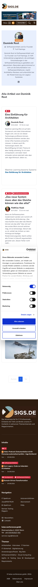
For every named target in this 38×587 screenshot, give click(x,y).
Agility (4, 558)
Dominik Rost (17, 122)
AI (5, 448)
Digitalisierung (17, 548)
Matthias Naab (17, 207)
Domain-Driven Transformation (15, 480)
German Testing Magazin (7, 510)
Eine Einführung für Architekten (16, 116)
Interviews (16, 545)
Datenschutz (17, 579)
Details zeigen (26, 315)
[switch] (33, 293)
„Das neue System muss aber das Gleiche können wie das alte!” (18, 200)
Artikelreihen (6, 545)
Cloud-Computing (24, 555)
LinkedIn (7, 521)
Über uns (19, 582)
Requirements (7, 561)
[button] (29, 23)
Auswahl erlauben (19, 328)
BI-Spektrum (6, 505)
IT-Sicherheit (6, 548)
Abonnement (25, 502)
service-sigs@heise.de (10, 536)
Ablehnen (19, 335)
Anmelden (22, 23)
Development (8, 477)
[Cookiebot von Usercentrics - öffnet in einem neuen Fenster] (27, 249)
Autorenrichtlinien (27, 498)
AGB (8, 579)
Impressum (28, 579)
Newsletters (8, 518)
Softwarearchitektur (10, 463)
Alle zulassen (19, 321)
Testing (13, 558)
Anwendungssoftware (10, 552)
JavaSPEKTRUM (8, 502)
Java (19, 558)
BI (22, 558)
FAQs (22, 505)
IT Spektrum (6, 498)
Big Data (22, 552)
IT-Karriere (25, 545)
